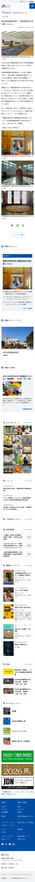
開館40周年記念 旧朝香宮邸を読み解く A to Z (17, 262)
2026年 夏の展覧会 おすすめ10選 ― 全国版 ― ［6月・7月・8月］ (23, 691)
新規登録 (20, 829)
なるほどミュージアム (7, 825)
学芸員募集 (4, 812)
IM (4, 256)
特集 (19, 806)
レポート (7, 256)
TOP (3, 11)
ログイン (4, 829)
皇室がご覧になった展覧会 (21, 741)
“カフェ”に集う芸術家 (21, 590)
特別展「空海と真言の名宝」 (23, 607)
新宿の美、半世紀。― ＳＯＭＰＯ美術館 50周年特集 (23, 672)
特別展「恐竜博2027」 (21, 644)
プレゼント (21, 809)
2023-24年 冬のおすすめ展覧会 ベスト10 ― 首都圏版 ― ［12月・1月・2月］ (17, 377)
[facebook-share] (12, 225)
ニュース (8, 11)
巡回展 (14, 711)
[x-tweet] (23, 225)
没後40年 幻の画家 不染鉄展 (22, 630)
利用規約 (4, 878)
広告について (5, 839)
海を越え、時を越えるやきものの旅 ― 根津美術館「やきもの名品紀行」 (17, 508)
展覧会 (3, 802)
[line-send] (17, 225)
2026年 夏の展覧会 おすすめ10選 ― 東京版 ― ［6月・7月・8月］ (23, 681)
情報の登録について (23, 836)
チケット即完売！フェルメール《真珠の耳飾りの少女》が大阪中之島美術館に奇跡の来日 (17, 499)
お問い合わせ (21, 839)
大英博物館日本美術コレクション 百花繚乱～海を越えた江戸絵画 (23, 574)
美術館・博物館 (22, 802)
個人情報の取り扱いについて (19, 878)
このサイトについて (7, 836)
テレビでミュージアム (19, 731)
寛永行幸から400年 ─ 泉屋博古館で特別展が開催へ (17, 489)
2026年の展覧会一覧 (19, 721)
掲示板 (19, 812)
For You (3, 832)
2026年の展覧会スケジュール (26, 817)
